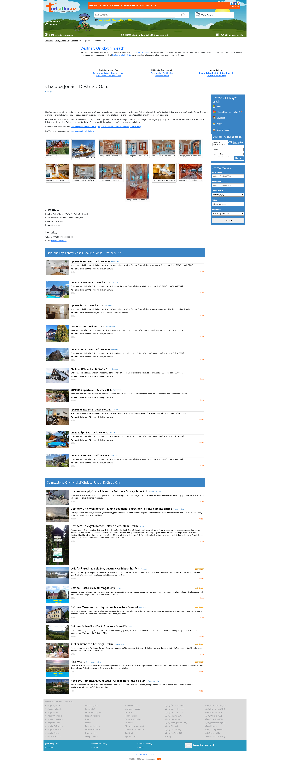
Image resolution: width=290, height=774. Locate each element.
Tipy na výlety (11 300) (122, 20)
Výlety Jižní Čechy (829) (174, 709)
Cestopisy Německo (53, 716)
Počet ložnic (217, 181)
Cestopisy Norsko (52, 722)
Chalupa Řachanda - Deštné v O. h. (91, 282)
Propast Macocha (92, 716)
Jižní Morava (130, 712)
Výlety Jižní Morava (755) (215, 722)
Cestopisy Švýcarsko (54, 726)
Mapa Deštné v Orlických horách (108, 76)
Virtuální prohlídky (213, 733)
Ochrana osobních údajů (215, 736)
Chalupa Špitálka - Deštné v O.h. (89, 432)
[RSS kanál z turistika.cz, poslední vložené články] (159, 759)
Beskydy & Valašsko (133, 719)
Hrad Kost (89, 719)
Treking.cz (169, 736)
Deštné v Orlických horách (102, 48)
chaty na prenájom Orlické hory (83, 131)
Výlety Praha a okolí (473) (215, 705)
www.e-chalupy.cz (58, 240)
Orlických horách (143, 52)
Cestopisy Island (52, 733)
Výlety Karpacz (211, 726)
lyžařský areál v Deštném (121, 55)
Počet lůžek (217, 172)
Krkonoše (129, 722)
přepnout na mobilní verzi (145, 754)
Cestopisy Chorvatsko (54, 729)
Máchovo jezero (92, 705)
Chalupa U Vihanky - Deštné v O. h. (91, 369)
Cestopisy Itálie (51, 712)
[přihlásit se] (235, 3)
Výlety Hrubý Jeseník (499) (176, 722)
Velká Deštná (168, 73)
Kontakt (140, 747)
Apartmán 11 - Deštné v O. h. (87, 305)
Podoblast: (216, 209)
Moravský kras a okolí (134, 726)
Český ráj (129, 733)
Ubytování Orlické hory (216, 76)
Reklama (49, 747)
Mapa (219, 106)
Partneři (94, 747)
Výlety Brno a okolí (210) (215, 709)
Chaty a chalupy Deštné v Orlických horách (216, 73)
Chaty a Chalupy (223, 130)
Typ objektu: (217, 190)
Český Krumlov (91, 736)
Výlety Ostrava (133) (213, 716)
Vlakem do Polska (52, 736)
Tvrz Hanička (156, 73)
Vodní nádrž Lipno (93, 712)
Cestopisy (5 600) (52, 705)
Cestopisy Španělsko (54, 719)
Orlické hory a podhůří (134, 729)
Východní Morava (132, 709)
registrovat (235, 6)
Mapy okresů (104, 20)
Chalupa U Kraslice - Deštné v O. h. (90, 349)
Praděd (88, 722)
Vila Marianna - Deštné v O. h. (88, 326)
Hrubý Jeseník (131, 716)
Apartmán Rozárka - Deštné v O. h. (91, 409)
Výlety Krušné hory (173, 729)
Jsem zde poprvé (52, 743)
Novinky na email (203, 745)
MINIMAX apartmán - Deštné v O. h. (91, 390)
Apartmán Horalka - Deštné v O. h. (90, 261)
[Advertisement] (99, 102)
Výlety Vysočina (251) (214, 719)
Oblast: (215, 200)
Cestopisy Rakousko (54, 709)
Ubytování (221, 117)
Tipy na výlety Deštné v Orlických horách (108, 73)
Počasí (219, 124)
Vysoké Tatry (130, 736)
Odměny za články (99, 743)
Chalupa (48, 91)
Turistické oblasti (132, 705)
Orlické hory (135, 126)
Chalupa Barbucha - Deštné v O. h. (90, 455)
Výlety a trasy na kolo (214, 729)
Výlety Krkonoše (172, 726)
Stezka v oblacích (92, 729)
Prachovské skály (92, 726)
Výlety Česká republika (174, 705)
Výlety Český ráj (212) (174, 712)
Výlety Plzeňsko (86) (213, 712)
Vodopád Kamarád (162, 76)
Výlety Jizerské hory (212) (175, 719)
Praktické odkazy (144, 743)
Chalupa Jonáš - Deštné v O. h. (83, 126)
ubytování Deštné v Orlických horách (113, 126)
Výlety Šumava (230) (173, 716)
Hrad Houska (91, 733)
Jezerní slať (89, 709)
